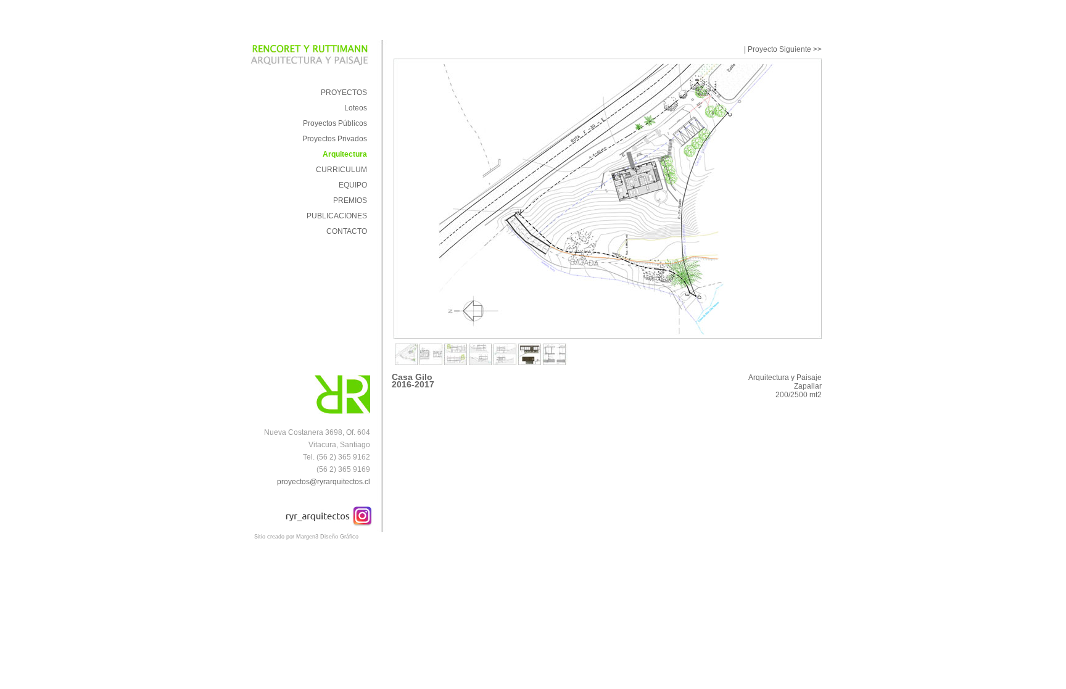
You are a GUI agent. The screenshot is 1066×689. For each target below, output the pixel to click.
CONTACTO (346, 231)
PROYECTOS (344, 92)
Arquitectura (345, 154)
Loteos (355, 108)
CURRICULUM (341, 169)
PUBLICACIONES (337, 216)
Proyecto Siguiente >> (785, 49)
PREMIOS (350, 200)
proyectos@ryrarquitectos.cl (323, 481)
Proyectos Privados (334, 138)
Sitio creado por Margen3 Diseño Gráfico (306, 537)
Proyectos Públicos (335, 123)
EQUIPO (353, 185)
